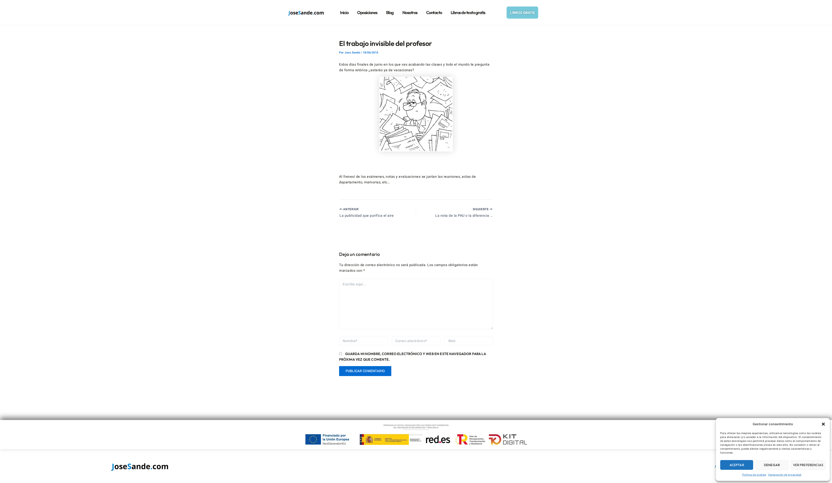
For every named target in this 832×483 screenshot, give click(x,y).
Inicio (344, 12)
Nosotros (410, 12)
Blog (390, 12)
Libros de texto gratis (468, 12)
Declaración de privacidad (784, 475)
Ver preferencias (808, 465)
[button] (823, 424)
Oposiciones (367, 12)
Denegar (772, 465)
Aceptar (737, 465)
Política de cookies (754, 475)
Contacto (434, 12)
